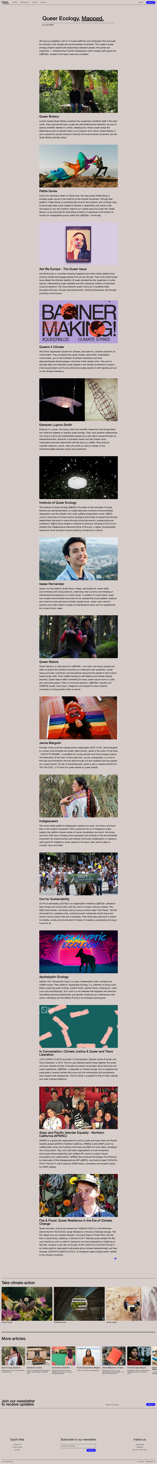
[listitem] (27, 1305)
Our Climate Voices (50, 1059)
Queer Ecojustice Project (99, 1245)
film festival (17, 1447)
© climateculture (7, 1461)
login (140, 2)
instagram (140, 1444)
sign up (150, 2)
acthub (34, 2)
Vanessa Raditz (87, 1228)
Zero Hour (96, 748)
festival (43, 2)
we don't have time (140, 1449)
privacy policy (140, 1461)
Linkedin (139, 1447)
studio (14, 2)
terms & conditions (150, 1461)
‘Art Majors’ (46, 767)
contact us (17, 1444)
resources (24, 2)
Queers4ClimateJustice (61, 1252)
